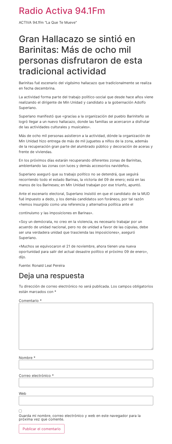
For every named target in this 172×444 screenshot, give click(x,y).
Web (22, 393)
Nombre (27, 357)
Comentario (30, 300)
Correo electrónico (36, 375)
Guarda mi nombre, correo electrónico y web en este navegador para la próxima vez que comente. (80, 417)
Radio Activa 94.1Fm (62, 10)
